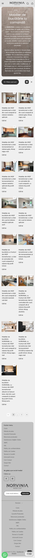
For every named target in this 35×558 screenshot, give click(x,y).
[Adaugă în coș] (14, 92)
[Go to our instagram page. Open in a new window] (12, 478)
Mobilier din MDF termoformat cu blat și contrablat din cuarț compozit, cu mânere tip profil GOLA (25, 182)
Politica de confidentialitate (12, 448)
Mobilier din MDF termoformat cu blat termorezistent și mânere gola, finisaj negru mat (9, 146)
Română (17, 503)
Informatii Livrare (9, 457)
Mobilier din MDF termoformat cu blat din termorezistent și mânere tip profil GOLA (26, 254)
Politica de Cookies (9, 451)
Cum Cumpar (8, 460)
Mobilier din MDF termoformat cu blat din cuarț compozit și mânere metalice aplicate (9, 112)
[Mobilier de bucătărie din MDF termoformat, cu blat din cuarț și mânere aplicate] (25, 202)
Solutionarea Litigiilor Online (12, 440)
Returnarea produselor (10, 437)
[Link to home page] (17, 486)
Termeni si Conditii (9, 454)
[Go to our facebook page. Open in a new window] (6, 478)
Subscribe (25, 493)
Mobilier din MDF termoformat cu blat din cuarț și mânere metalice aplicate (25, 145)
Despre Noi (7, 463)
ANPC (5, 442)
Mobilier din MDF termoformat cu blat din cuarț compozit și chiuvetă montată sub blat (9, 295)
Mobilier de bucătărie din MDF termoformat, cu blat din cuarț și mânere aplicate (26, 217)
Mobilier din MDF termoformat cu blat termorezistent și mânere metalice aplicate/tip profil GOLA (9, 182)
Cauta (5, 428)
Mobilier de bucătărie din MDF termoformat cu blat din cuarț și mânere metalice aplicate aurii (9, 218)
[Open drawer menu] (2, 3)
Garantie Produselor (10, 434)
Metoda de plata (9, 431)
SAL (5, 445)
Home (16, 10)
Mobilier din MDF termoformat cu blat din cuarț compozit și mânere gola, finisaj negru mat (26, 112)
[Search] (27, 3)
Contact (6, 465)
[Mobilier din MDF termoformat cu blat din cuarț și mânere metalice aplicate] (25, 132)
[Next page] (26, 414)
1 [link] (13, 414)
